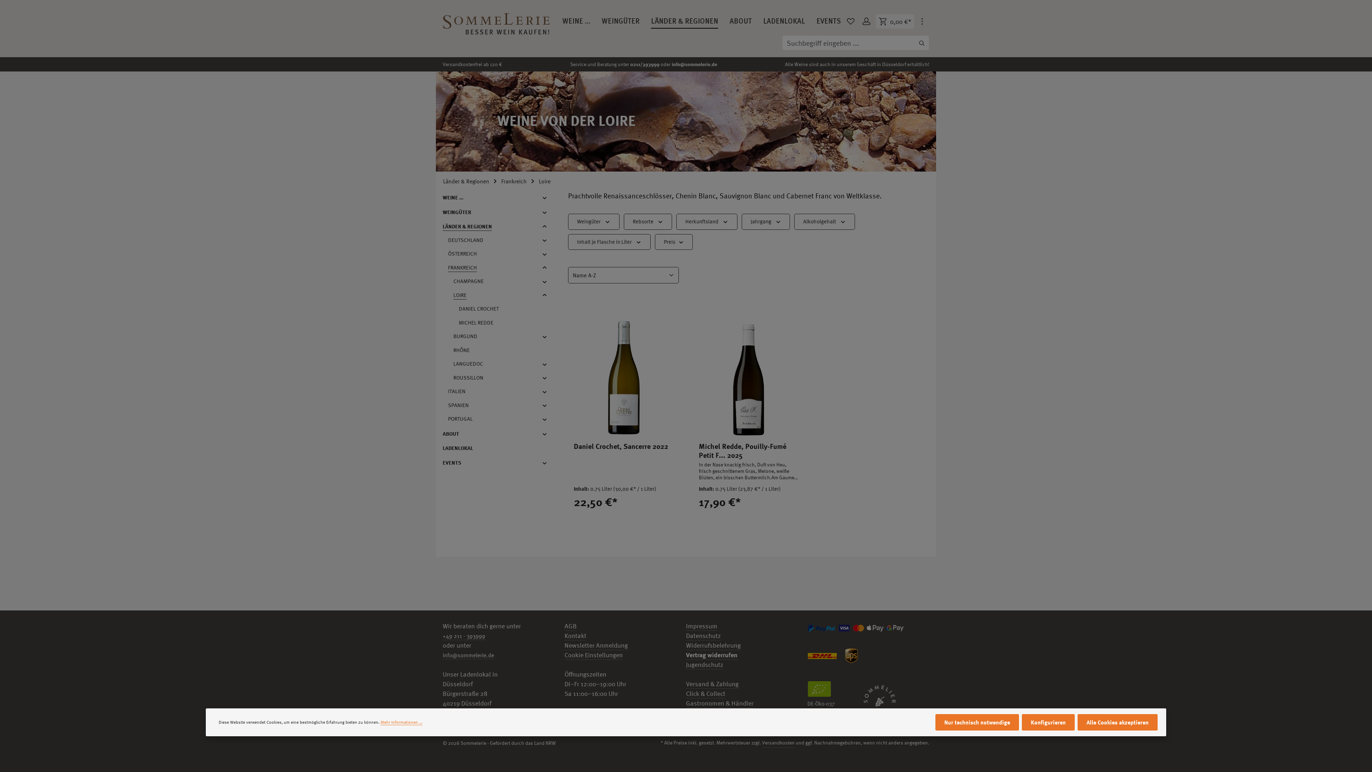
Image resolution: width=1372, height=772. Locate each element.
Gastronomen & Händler (720, 703)
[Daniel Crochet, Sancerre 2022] (623, 369)
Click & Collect (705, 693)
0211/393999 (645, 64)
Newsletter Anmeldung (596, 645)
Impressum (701, 626)
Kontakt (575, 635)
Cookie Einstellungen (594, 655)
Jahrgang (761, 221)
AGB (571, 626)
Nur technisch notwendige (977, 722)
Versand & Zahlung (712, 684)
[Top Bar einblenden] (922, 21)
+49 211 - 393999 (464, 636)
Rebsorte (643, 221)
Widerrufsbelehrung (713, 645)
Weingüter (589, 221)
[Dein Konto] (866, 21)
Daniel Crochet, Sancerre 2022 (621, 446)
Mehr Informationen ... (401, 722)
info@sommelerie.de (694, 64)
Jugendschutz (704, 664)
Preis (669, 242)
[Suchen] (922, 43)
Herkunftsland (702, 221)
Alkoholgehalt (819, 221)
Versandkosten (778, 742)
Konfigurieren (1048, 722)
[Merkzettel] (851, 21)
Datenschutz (703, 635)
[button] (548, 197)
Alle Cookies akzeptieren (1118, 722)
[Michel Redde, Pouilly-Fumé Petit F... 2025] (748, 369)
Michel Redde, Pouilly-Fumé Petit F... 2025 (742, 450)
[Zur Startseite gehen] (496, 21)
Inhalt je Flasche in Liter (604, 242)
